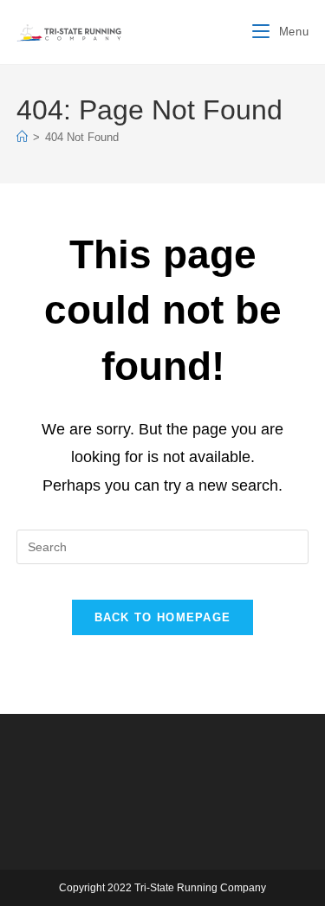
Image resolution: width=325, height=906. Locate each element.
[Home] (22, 137)
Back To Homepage (162, 617)
